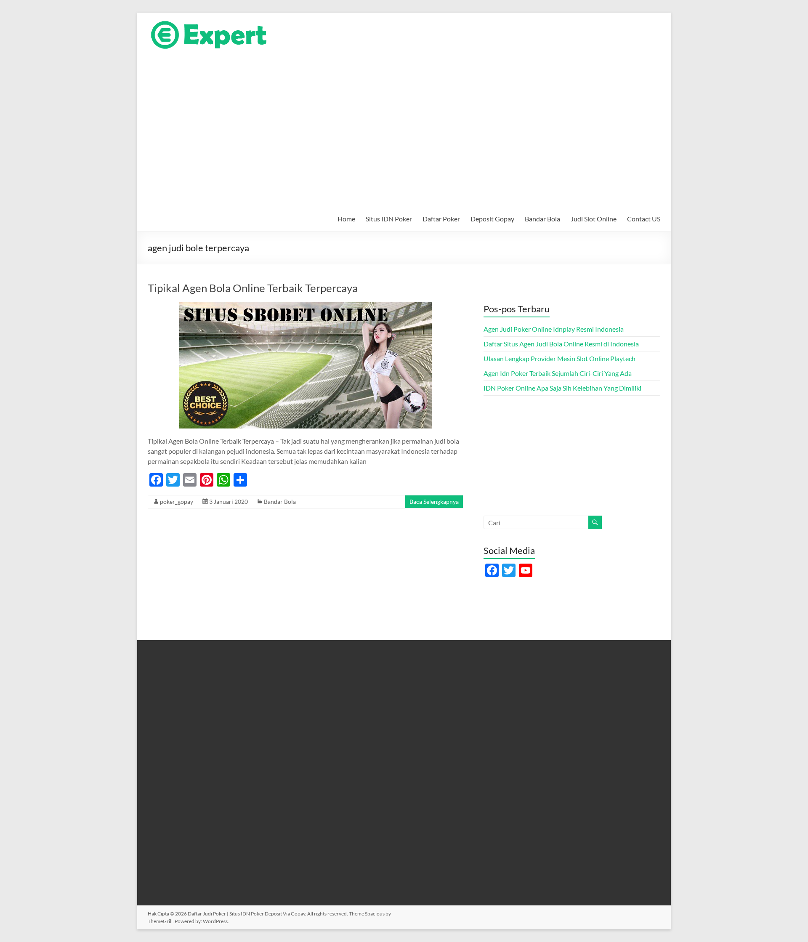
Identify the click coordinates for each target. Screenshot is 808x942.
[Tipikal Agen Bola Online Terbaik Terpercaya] (305, 306)
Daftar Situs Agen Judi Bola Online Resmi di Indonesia (561, 344)
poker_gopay (176, 501)
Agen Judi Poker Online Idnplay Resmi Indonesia (554, 329)
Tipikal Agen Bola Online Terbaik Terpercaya (253, 288)
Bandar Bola (542, 219)
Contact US (643, 219)
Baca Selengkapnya (434, 501)
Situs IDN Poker (389, 219)
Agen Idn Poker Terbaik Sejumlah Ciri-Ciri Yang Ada (558, 373)
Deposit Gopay (492, 219)
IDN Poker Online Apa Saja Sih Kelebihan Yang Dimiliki (562, 388)
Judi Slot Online (594, 219)
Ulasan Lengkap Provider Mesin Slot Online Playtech (559, 358)
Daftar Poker (441, 219)
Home (346, 219)
